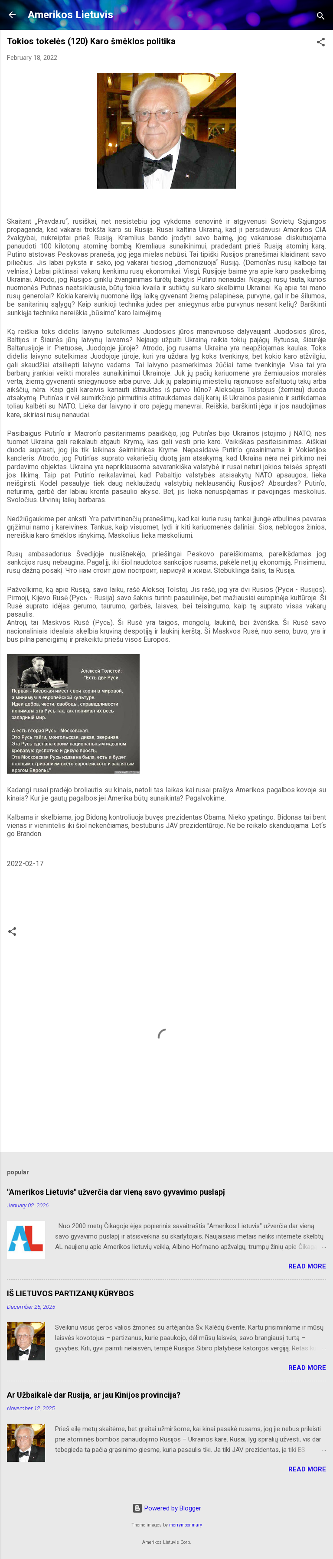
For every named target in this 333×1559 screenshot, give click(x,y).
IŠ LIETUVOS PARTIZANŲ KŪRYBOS (70, 1293)
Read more (307, 1266)
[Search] (321, 17)
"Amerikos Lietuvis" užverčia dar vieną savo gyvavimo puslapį (116, 1191)
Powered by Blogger (172, 1508)
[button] (321, 43)
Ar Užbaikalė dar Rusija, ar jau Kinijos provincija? (93, 1394)
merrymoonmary (185, 1525)
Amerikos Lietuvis (70, 15)
